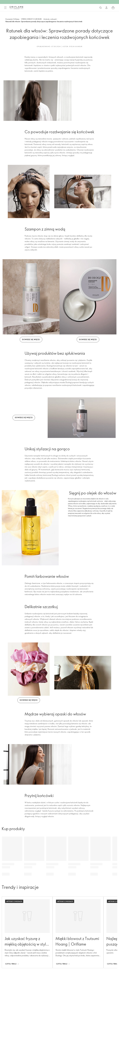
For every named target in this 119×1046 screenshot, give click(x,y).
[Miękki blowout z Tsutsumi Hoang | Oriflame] (78, 932)
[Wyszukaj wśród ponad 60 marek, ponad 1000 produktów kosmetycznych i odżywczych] (100, 7)
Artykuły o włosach (50, 19)
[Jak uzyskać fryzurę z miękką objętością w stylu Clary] (27, 932)
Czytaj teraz (11, 964)
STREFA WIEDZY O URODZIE (31, 19)
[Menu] (5, 7)
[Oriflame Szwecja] (16, 7)
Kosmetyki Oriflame (12, 19)
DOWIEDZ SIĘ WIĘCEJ (31, 339)
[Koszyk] (113, 7)
